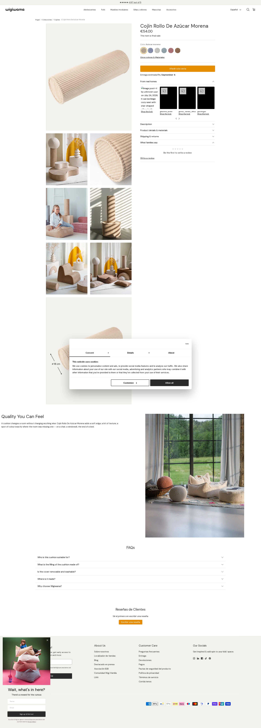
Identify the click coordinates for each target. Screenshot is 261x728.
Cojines (57, 20)
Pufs (103, 9)
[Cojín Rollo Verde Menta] (164, 50)
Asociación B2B (101, 668)
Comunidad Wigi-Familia (105, 673)
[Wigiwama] (14, 10)
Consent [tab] (90, 353)
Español (234, 9)
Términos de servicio (148, 677)
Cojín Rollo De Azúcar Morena (73, 20)
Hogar (37, 20)
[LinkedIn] (198, 658)
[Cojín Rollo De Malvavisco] (157, 50)
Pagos (142, 664)
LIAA (96, 677)
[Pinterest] (210, 658)
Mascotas (156, 9)
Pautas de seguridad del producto (155, 668)
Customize (128, 383)
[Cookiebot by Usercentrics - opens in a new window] (177, 344)
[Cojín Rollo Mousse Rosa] (171, 50)
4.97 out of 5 (135, 2)
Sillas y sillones (140, 9)
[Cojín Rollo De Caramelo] (178, 50)
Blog (96, 660)
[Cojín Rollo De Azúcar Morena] (144, 50)
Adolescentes (90, 9)
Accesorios (171, 9)
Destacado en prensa (104, 664)
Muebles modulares (119, 9)
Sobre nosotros (101, 651)
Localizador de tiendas (105, 656)
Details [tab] (130, 353)
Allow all (169, 383)
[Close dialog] (47, 640)
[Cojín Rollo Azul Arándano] (150, 50)
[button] (149, 101)
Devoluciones (145, 660)
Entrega (142, 656)
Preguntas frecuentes (149, 651)
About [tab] (171, 353)
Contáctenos (145, 681)
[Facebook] (202, 658)
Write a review (147, 158)
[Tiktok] (206, 658)
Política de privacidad (149, 673)
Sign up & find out (26, 714)
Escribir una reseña (130, 622)
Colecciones (47, 20)
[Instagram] (194, 658)
